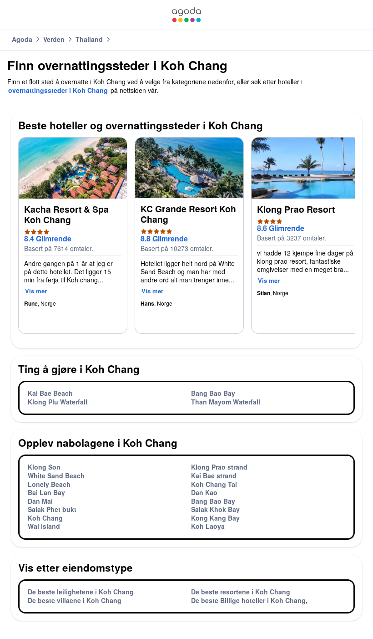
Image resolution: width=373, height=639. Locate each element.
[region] (186, 239)
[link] (186, 14)
